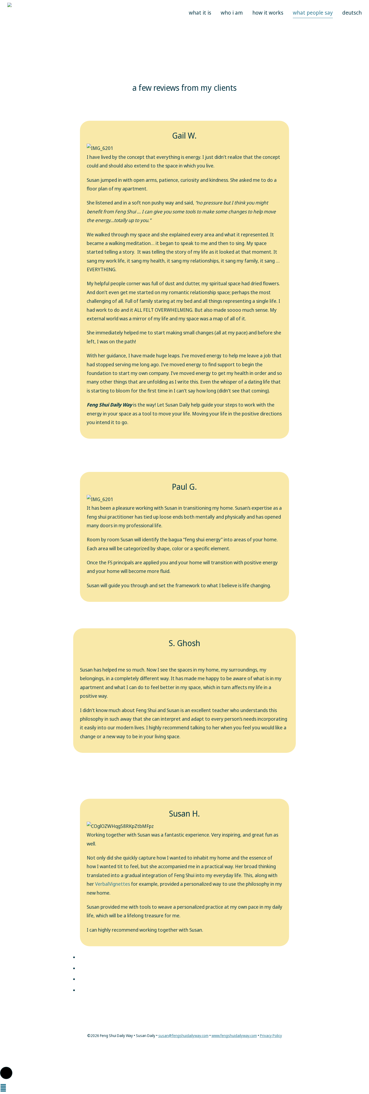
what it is (200, 12)
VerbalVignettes (113, 884)
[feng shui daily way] (30, 32)
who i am (232, 12)
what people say (313, 12)
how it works (267, 12)
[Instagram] (184, 1048)
